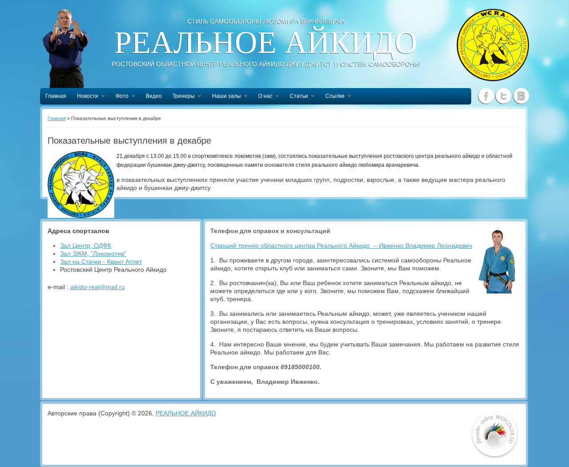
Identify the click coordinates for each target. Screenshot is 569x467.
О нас (262, 97)
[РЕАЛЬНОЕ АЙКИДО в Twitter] (503, 96)
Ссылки (332, 97)
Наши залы (224, 97)
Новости (85, 97)
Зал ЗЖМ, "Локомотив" (93, 253)
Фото (119, 97)
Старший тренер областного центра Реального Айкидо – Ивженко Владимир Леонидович (341, 245)
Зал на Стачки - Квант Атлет (101, 261)
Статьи (296, 97)
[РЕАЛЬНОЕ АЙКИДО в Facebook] (486, 96)
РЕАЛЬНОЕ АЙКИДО (186, 413)
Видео (154, 96)
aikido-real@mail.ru (97, 286)
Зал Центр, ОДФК (85, 245)
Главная (55, 96)
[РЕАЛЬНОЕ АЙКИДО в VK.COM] (521, 96)
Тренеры (181, 97)
